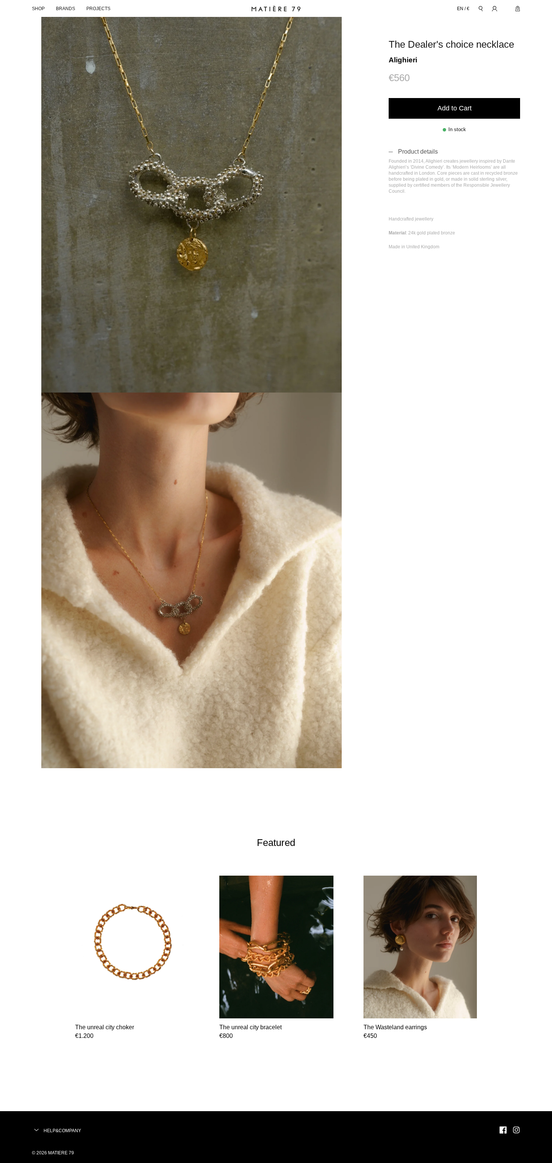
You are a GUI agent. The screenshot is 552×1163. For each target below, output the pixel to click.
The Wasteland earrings (395, 1027)
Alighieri (403, 60)
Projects (98, 8)
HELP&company (61, 1130)
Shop (38, 8)
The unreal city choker (104, 1027)
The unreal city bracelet (250, 1027)
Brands (65, 8)
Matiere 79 (61, 1152)
